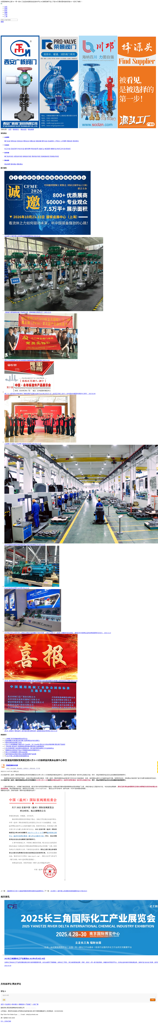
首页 (5, 7)
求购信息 (69, 141)
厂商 (5, 16)
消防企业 (26, 141)
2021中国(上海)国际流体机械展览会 (17, 756)
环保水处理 (34, 148)
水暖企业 (32, 141)
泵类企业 (13, 141)
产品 (5, 14)
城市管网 (27, 148)
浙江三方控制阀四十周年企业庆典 (16, 752)
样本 (5, 10)
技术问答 (6, 152)
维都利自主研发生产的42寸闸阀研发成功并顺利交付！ (23, 750)
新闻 (5, 9)
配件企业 (45, 141)
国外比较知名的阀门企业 (13, 742)
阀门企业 (7, 141)
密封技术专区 (36, 156)
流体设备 (38, 141)
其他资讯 (76, 141)
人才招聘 (63, 141)
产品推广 (28, 1004)
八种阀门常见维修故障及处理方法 (16, 738)
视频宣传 (22, 1004)
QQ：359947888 (6, 1021)
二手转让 (57, 141)
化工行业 (7, 148)
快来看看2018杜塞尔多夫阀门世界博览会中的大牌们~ (22, 740)
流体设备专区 (45, 156)
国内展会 (13, 164)
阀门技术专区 (8, 156)
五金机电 (51, 141)
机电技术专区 (27, 156)
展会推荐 (31, 129)
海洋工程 (60, 148)
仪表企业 (20, 141)
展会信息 (24, 129)
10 (5, 756)
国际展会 (20, 164)
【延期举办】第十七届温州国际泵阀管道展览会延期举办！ (26, 891)
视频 (5, 12)
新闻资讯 (16, 129)
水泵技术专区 (18, 156)
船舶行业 (54, 148)
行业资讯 (8, 1004)
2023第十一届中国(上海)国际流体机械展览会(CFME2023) (68, 891)
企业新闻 (6, 137)
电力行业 (21, 148)
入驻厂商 (35, 1004)
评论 (153, 999)
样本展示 (15, 1004)
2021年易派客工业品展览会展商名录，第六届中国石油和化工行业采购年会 (29, 748)
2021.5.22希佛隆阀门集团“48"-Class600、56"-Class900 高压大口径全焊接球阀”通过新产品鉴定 (35, 744)
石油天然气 (14, 148)
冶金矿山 (41, 148)
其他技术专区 (54, 156)
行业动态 (6, 145)
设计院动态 (67, 148)
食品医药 (47, 148)
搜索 (2, 21)
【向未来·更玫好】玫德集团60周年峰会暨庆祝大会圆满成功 (24, 746)
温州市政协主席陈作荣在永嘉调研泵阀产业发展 (20, 754)
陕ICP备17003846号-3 (31, 1007)
